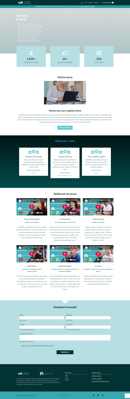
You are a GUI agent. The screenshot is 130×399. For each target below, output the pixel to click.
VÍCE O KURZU (65, 128)
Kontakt (90, 2)
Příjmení (69, 315)
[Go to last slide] (17, 164)
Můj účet (96, 2)
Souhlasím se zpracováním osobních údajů (37, 346)
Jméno (22, 315)
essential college (96, 376)
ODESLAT (65, 352)
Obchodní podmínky (20, 395)
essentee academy (97, 379)
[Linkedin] (102, 395)
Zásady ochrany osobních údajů (30, 395)
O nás (85, 2)
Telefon (69, 325)
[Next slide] (112, 164)
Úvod (81, 2)
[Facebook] (93, 395)
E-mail (22, 325)
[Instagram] (98, 395)
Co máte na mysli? (26, 334)
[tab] (63, 181)
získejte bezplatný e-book (87, 6)
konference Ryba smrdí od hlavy (100, 381)
